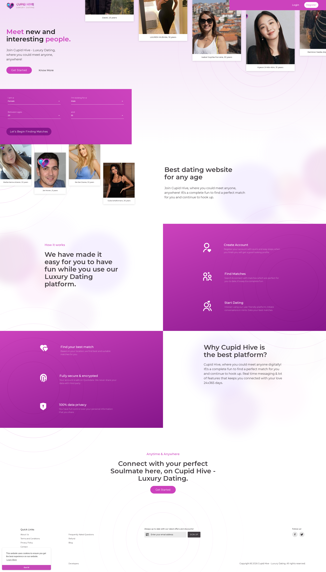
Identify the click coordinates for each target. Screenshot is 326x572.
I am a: (11, 98)
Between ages (15, 112)
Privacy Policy (27, 543)
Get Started (19, 70)
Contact (24, 547)
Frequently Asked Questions (81, 534)
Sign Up (194, 534)
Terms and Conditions (30, 538)
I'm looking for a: (79, 98)
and (73, 112)
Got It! (26, 567)
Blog (71, 543)
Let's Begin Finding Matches (29, 131)
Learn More (11, 560)
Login (295, 5)
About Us (25, 534)
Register (311, 5)
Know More (46, 70)
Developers (74, 563)
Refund (72, 538)
